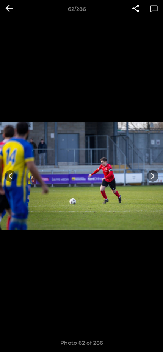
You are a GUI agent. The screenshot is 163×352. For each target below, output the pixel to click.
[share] (135, 9)
